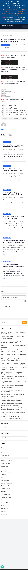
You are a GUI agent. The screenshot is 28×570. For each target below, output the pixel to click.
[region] (14, 110)
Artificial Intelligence (7, 472)
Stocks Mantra (5, 514)
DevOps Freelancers (6, 486)
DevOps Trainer (5, 488)
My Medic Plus (5, 505)
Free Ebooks (4, 491)
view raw (24, 118)
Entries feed (4, 450)
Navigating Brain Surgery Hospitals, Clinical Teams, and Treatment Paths (12, 194)
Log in (3, 447)
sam (12, 44)
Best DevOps (4, 466)
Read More (6, 159)
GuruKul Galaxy (5, 480)
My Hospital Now (5, 503)
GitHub (16, 118)
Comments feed (5, 453)
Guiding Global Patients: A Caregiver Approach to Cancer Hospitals (12, 170)
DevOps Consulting (6, 483)
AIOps (2, 477)
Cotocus (3, 511)
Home (2, 35)
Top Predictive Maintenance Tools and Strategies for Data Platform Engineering (14, 242)
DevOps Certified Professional (12, 9)
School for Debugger (7, 494)
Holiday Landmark (6, 497)
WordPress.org (5, 455)
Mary (4, 149)
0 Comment (6, 47)
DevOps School (5, 463)
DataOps (3, 474)
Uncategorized (8, 35)
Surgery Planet (5, 500)
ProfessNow (4, 508)
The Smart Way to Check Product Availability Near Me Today (13, 145)
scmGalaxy (4, 469)
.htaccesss (4, 118)
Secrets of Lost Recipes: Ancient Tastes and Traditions (13, 217)
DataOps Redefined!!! (7, 25)
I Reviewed (4, 517)
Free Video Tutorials (6, 460)
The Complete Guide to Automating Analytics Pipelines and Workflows (13, 266)
